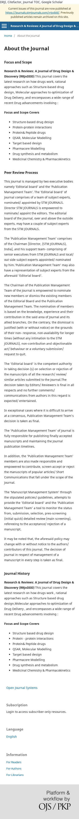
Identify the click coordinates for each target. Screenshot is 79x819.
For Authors (13, 768)
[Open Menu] (4, 26)
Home (8, 36)
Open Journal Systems (21, 688)
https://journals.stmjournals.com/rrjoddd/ (32, 12)
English (11, 737)
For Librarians (15, 775)
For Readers (13, 762)
